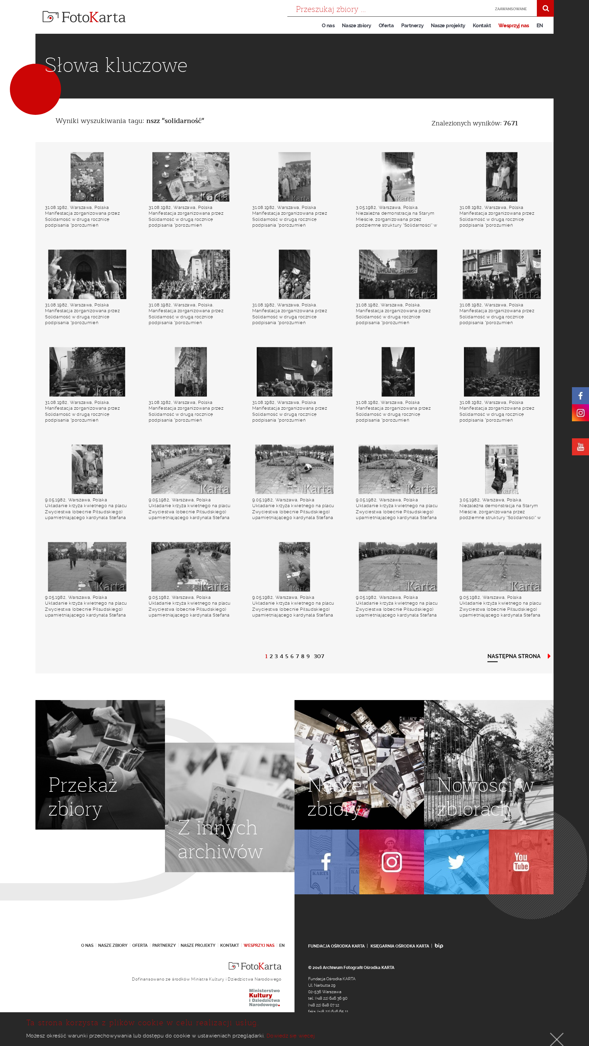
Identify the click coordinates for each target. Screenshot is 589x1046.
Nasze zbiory (356, 25)
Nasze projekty (448, 25)
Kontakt (482, 25)
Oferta (386, 25)
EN (540, 25)
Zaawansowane (511, 9)
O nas (328, 25)
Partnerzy (412, 25)
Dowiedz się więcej (291, 1036)
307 (319, 656)
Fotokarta (84, 16)
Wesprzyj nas (513, 25)
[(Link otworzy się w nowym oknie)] (580, 395)
